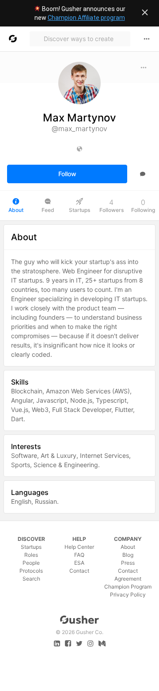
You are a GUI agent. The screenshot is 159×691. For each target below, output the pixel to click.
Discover (31, 539)
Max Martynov (79, 117)
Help (79, 539)
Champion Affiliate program (86, 17)
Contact (79, 570)
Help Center (79, 547)
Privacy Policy (128, 594)
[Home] (13, 38)
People (31, 562)
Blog (127, 554)
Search (31, 578)
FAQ (79, 554)
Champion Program (127, 586)
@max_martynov (79, 128)
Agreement (127, 578)
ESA (79, 562)
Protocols (31, 570)
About (128, 547)
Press (128, 562)
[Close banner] (144, 12)
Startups (31, 547)
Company (128, 539)
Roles (31, 554)
